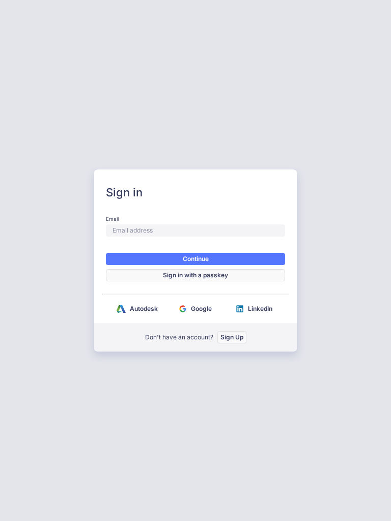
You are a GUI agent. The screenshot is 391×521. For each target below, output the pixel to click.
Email (112, 219)
